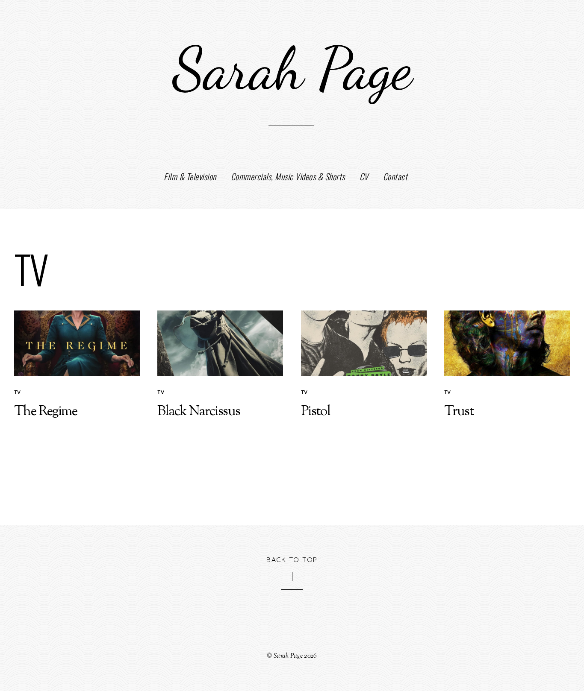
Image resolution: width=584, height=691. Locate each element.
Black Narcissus (198, 412)
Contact (395, 176)
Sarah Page (288, 656)
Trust (459, 412)
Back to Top (292, 559)
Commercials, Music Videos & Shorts (288, 176)
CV (364, 176)
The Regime (45, 412)
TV (17, 392)
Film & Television (190, 176)
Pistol (315, 412)
